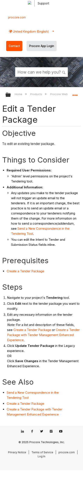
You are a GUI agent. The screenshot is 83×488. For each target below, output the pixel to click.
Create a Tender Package (25, 271)
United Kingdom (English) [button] (30, 31)
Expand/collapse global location (74, 93)
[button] (64, 72)
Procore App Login (41, 46)
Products (36, 94)
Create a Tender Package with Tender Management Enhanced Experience (43, 335)
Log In (41, 456)
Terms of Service (42, 452)
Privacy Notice (17, 452)
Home (19, 94)
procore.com (17, 17)
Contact (14, 46)
